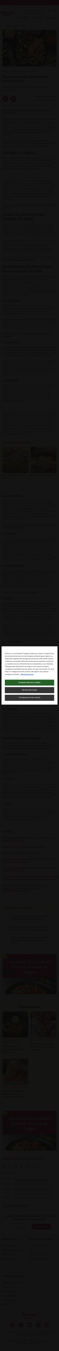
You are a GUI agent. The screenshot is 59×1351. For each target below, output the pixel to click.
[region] (30, 675)
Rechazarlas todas (29, 690)
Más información (27, 674)
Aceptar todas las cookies (29, 682)
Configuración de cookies (29, 698)
